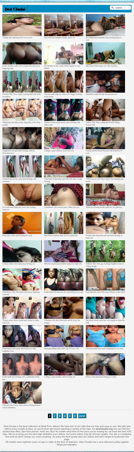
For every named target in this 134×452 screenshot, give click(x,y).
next (82, 416)
